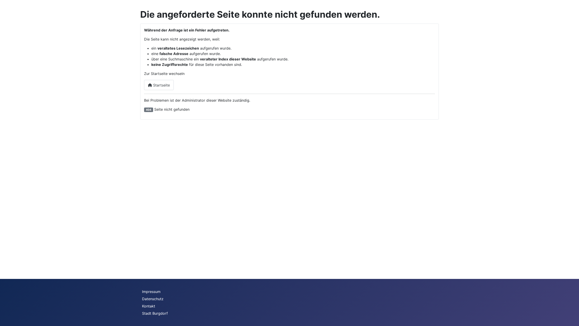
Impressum (151, 291)
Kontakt (148, 306)
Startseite (161, 85)
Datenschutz (153, 299)
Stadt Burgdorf (155, 313)
